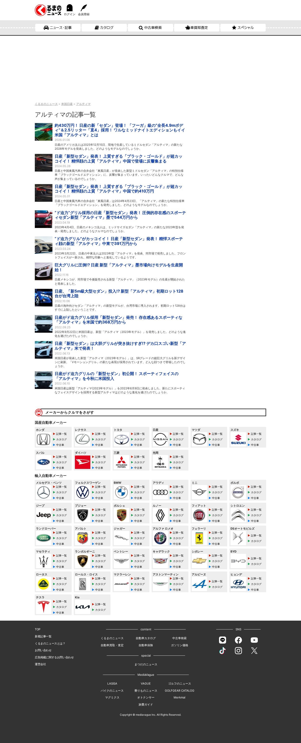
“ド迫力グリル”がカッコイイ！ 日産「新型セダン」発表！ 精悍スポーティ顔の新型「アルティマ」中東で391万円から (119, 241)
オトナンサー (145, 697)
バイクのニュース (112, 690)
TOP (37, 629)
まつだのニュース (145, 664)
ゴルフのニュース (179, 683)
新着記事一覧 (43, 636)
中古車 (60, 444)
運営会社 (40, 664)
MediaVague (145, 674)
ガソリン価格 (179, 645)
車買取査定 (199, 27)
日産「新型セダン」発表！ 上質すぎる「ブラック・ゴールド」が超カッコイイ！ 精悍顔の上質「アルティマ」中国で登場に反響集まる (118, 158)
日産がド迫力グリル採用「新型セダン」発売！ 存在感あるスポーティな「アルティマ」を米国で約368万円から (118, 320)
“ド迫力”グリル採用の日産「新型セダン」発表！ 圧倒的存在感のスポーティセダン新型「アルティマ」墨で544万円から (120, 215)
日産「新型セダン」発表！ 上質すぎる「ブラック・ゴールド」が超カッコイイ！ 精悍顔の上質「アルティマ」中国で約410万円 (118, 189)
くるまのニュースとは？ (50, 643)
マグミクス (112, 697)
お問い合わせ (43, 650)
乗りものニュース (145, 690)
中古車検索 (153, 27)
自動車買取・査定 (112, 645)
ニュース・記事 (61, 27)
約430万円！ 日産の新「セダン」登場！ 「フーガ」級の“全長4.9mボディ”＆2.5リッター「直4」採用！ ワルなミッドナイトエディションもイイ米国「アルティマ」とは (120, 130)
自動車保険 (146, 645)
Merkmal (179, 697)
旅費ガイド (146, 704)
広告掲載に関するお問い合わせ (54, 657)
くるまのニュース (112, 638)
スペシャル (245, 27)
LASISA (112, 683)
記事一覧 (61, 433)
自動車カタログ (146, 638)
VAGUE (146, 683)
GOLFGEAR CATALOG (179, 690)
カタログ (106, 27)
